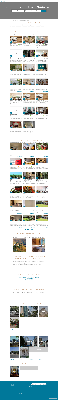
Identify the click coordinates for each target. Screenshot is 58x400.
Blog (20, 390)
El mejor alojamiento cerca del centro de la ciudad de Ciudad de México (29, 277)
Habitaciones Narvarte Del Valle (40, 165)
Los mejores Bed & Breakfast (29, 279)
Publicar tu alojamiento (22, 383)
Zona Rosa (11, 329)
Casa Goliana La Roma (26, 128)
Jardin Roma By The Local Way (27, 43)
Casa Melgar (37, 193)
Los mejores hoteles (29, 280)
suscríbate (44, 384)
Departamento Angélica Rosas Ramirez (28, 114)
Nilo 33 (24, 57)
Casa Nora (11, 179)
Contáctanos (21, 392)
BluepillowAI (21, 393)
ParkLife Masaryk (25, 100)
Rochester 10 (37, 57)
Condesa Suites (12, 57)
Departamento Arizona (13, 128)
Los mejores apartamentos (29, 278)
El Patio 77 (37, 114)
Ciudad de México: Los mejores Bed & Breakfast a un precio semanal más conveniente (29, 269)
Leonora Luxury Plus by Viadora (40, 100)
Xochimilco (31, 359)
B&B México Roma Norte (13, 165)
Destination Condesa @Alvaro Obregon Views (16, 100)
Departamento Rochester (13, 114)
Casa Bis (24, 165)
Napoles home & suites (13, 43)
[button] (26, 397)
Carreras (20, 391)
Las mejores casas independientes (29, 281)
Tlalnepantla (12, 359)
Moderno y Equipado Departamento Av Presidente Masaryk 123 (44, 43)
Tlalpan (21, 359)
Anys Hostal (11, 193)
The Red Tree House (25, 193)
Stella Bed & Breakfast (39, 179)
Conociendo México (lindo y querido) (28, 179)
